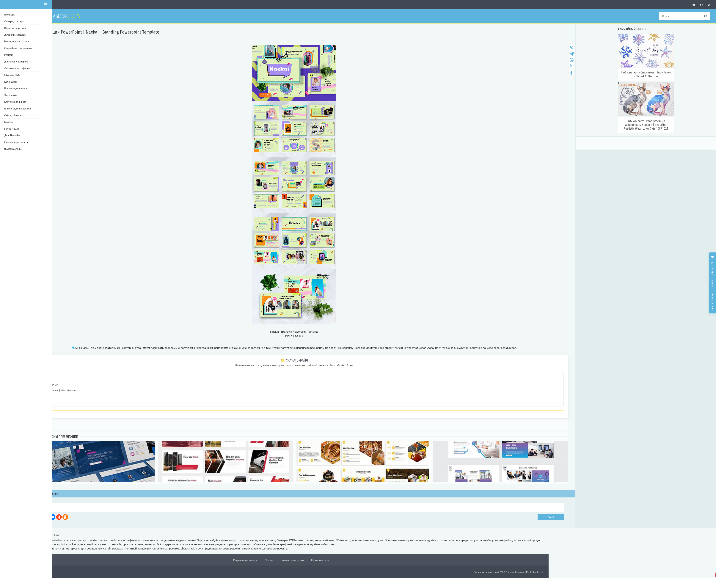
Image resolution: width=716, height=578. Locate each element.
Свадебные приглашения (18, 48)
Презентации (11, 128)
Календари (10, 81)
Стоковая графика (15, 142)
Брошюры (9, 14)
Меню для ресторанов (16, 41)
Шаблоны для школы (16, 88)
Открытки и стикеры (245, 560)
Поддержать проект (712, 284)
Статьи (269, 560)
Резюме (8, 54)
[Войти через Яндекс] (59, 517)
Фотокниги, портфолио (17, 68)
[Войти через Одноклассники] (65, 517)
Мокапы (8, 122)
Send (551, 517)
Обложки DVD (12, 75)
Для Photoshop (13, 135)
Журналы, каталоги (15, 34)
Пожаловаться (320, 560)
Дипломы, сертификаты (17, 61)
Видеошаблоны (12, 148)
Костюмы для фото (15, 101)
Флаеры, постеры (14, 21)
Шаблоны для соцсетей (17, 108)
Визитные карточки (15, 28)
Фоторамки (10, 95)
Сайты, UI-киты (12, 115)
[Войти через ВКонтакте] (52, 517)
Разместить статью (292, 560)
